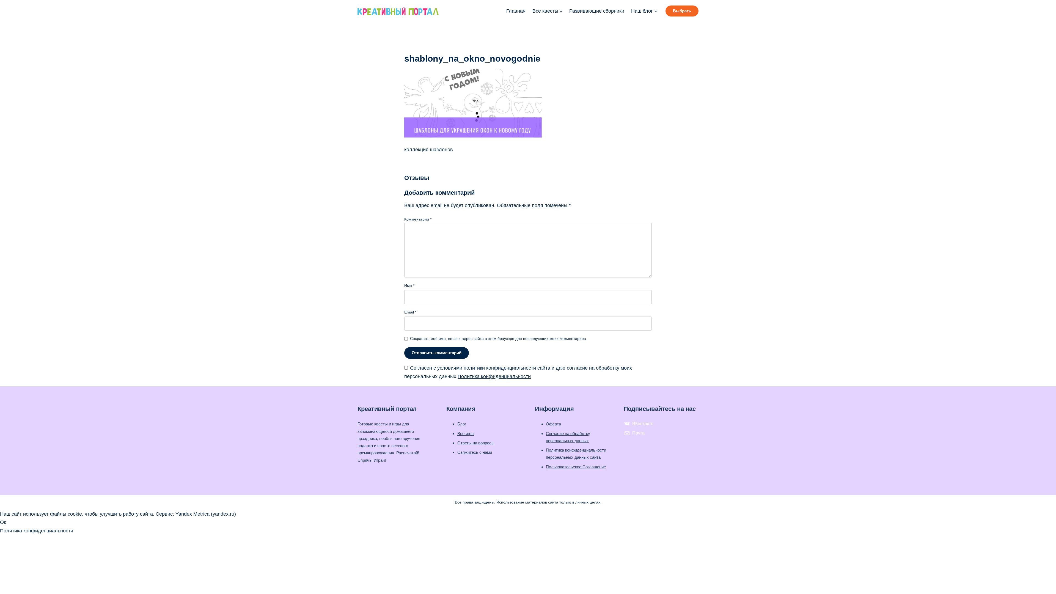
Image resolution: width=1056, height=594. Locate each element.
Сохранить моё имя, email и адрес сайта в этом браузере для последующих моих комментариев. (498, 338)
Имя (409, 285)
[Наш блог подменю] (655, 11)
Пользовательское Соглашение (576, 466)
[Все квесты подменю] (561, 11)
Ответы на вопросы (475, 443)
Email (410, 312)
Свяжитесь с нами (474, 452)
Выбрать (682, 11)
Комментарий (417, 219)
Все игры (465, 433)
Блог (461, 424)
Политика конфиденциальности (494, 376)
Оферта (553, 424)
